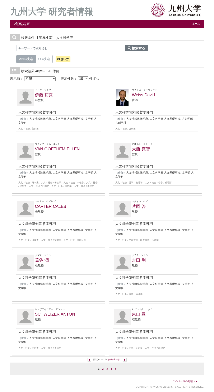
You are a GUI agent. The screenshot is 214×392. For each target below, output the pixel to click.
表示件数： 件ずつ (80, 78)
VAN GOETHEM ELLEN (57, 149)
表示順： (17, 78)
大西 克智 (141, 149)
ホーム (196, 23)
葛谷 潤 (42, 260)
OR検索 (44, 59)
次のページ (114, 359)
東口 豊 (139, 314)
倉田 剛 (139, 260)
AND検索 (26, 59)
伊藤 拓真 (44, 95)
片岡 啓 (139, 206)
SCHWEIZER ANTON (55, 314)
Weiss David (143, 95)
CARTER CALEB (50, 206)
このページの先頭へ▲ (185, 381)
